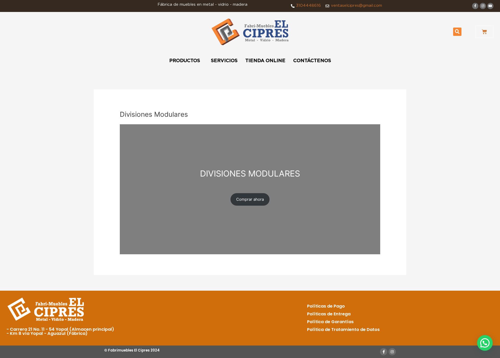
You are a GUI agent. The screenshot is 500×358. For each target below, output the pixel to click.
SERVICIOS (224, 60)
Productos (184, 60)
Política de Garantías (330, 322)
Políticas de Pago (326, 306)
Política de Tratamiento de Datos (343, 330)
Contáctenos (312, 60)
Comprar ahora (250, 199)
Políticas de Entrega (329, 314)
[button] (457, 32)
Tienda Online (265, 60)
